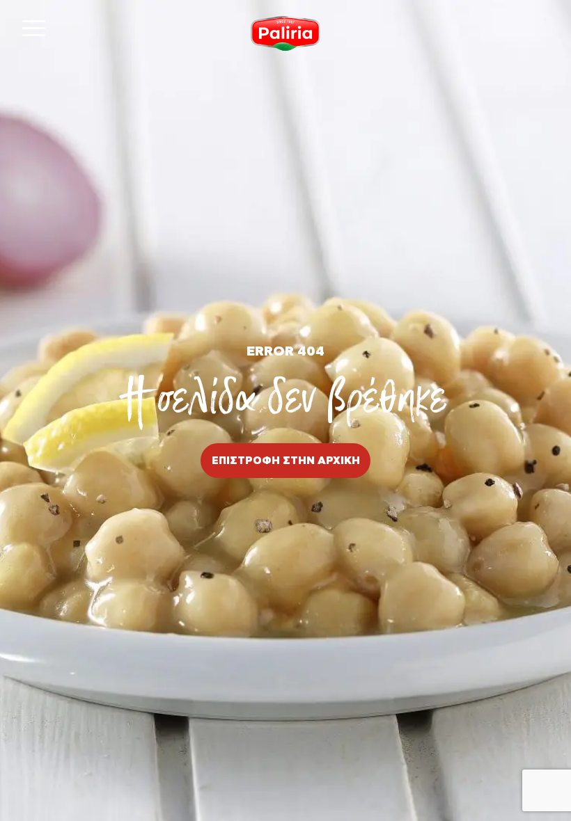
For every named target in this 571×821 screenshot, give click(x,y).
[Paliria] (285, 33)
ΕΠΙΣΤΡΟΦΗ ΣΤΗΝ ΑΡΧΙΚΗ (286, 461)
